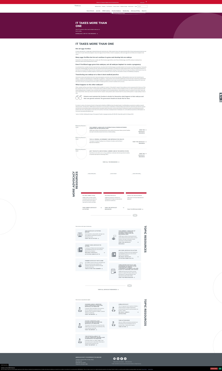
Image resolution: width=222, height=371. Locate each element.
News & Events (90, 10)
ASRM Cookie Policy (128, 361)
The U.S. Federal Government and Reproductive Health (106, 139)
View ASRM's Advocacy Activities (89, 208)
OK (220, 368)
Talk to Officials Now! (134, 209)
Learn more (142, 2)
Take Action (122, 326)
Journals (98, 10)
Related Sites (98, 6)
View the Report (90, 314)
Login (136, 6)
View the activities (91, 238)
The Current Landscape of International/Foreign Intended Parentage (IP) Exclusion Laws (108, 128)
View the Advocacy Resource (141, 131)
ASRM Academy (106, 10)
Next (136, 215)
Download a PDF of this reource (86, 33)
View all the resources (110, 162)
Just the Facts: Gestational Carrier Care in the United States (109, 151)
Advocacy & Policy (135, 10)
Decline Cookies (214, 368)
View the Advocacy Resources (111, 208)
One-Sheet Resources (110, 195)
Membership (126, 10)
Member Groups (124, 6)
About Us (144, 10)
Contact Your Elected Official (134, 195)
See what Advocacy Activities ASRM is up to (92, 253)
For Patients (109, 6)
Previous (134, 215)
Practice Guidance (116, 10)
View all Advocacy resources (107, 289)
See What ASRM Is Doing (88, 195)
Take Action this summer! (93, 268)
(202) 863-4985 (84, 364)
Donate (103, 6)
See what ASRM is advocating (124, 313)
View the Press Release (126, 277)
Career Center (116, 6)
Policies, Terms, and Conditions (118, 361)
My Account (130, 6)
